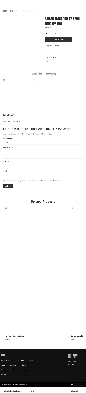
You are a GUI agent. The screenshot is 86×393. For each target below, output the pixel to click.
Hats (54, 57)
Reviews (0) (51, 73)
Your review (8, 147)
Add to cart (58, 39)
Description (37, 73)
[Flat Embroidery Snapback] (36, 270)
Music (26, 370)
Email (5, 171)
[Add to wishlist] (64, 211)
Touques (12, 365)
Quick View (36, 331)
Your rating (7, 138)
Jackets (23, 365)
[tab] (37, 74)
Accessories (14, 370)
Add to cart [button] (9, 340)
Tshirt (30, 360)
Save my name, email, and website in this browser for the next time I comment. (33, 181)
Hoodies (21, 360)
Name (6, 161)
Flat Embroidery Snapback (14, 336)
